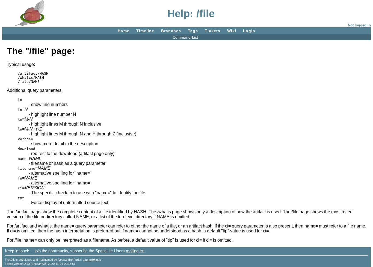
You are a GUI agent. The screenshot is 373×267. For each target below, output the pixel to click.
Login (249, 31)
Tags (193, 31)
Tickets (212, 31)
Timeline (145, 31)
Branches (171, 31)
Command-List (185, 37)
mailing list (135, 250)
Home (123, 31)
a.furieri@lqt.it (92, 259)
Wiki (231, 31)
